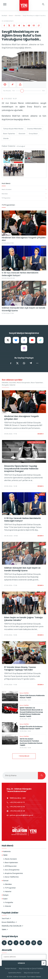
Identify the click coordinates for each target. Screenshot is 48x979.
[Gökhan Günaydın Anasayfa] (24, 5)
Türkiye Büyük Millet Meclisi (13, 129)
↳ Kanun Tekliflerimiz (11, 877)
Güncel (11, 15)
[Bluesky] (16, 340)
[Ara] (42, 775)
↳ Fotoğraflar (8, 902)
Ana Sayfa (4, 15)
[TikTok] (40, 340)
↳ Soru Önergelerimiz (11, 870)
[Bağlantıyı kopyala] (38, 25)
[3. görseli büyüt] (13, 170)
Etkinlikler (18, 15)
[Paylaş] (20, 84)
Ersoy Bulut (33, 133)
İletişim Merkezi (10, 968)
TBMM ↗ (5, 929)
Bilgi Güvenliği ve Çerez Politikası (31, 968)
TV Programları (24, 198)
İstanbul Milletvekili (34, 129)
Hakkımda (6, 851)
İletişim (5, 895)
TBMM (4, 855)
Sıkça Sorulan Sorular (32, 973)
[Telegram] (18, 25)
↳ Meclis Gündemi (10, 859)
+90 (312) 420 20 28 (17, 811)
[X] (9, 25)
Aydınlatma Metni (14, 973)
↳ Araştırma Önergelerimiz (13, 873)
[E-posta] (33, 25)
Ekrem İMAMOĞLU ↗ (9, 922)
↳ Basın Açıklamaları (10, 862)
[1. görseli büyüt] (13, 156)
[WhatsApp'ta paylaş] (24, 363)
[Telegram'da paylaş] (30, 363)
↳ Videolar (7, 906)
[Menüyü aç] (5, 4)
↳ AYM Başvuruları (10, 866)
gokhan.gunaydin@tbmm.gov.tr (21, 815)
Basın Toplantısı (9, 133)
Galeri (5, 899)
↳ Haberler (7, 891)
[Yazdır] (5, 84)
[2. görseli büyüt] (34, 156)
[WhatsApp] (14, 25)
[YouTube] (32, 340)
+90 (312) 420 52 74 (17, 807)
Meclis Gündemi (24, 189)
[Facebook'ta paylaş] (10, 363)
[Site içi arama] (43, 4)
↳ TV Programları (9, 888)
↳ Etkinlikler (7, 884)
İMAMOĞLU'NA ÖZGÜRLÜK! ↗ (12, 926)
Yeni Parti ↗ (6, 918)
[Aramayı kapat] (43, 12)
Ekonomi (22, 133)
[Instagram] (24, 348)
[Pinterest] (28, 25)
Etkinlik (6, 138)
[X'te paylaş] (17, 363)
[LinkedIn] (23, 25)
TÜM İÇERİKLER (24, 756)
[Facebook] (4, 25)
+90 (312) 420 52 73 (17, 802)
